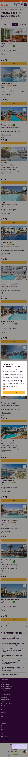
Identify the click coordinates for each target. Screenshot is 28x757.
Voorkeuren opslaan (14, 392)
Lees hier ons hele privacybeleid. (10, 386)
